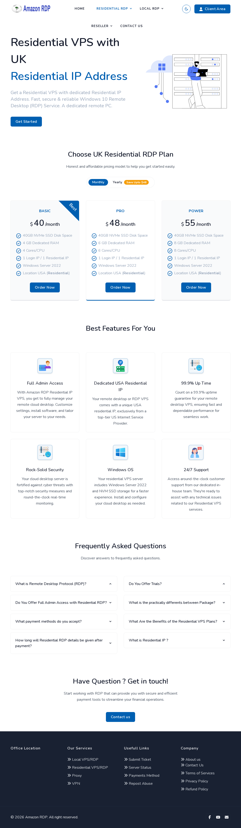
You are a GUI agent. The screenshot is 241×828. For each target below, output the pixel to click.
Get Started (26, 121)
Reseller (99, 26)
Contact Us (131, 26)
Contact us (120, 717)
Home (80, 9)
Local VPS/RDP (84, 759)
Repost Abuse (140, 783)
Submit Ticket (139, 759)
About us (193, 759)
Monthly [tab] (98, 182)
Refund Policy (196, 789)
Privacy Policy (196, 781)
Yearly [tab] (129, 182)
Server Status (139, 767)
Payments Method (143, 775)
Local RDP (150, 9)
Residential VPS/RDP (89, 767)
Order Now (45, 287)
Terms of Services (200, 773)
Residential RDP (112, 9)
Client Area (215, 9)
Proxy (76, 775)
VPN (75, 783)
